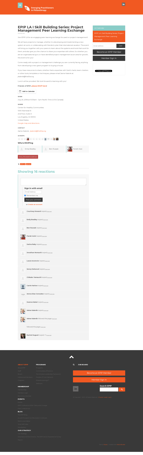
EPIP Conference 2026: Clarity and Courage (32, 405)
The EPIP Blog (22, 415)
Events (21, 399)
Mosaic (106, 444)
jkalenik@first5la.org (38, 131)
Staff (19, 371)
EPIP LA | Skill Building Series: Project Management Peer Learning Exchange (109, 36)
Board (20, 374)
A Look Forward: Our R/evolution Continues (32, 418)
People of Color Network (44, 377)
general (28, 164)
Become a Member (24, 396)
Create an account (35, 204)
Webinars (39, 383)
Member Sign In (109, 58)
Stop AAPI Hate (23, 424)
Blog (20, 412)
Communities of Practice (44, 371)
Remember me (32, 195)
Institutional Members (25, 377)
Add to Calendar (28, 91)
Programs (41, 365)
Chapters (21, 380)
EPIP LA (23, 164)
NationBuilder (121, 444)
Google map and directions (28, 123)
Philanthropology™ (42, 380)
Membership (23, 387)
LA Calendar (99, 28)
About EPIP (23, 365)
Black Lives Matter (24, 421)
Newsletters (22, 427)
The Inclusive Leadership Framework (48, 374)
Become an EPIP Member (109, 52)
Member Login (23, 393)
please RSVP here (39, 86)
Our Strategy (24, 430)
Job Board (83, 365)
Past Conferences (24, 408)
